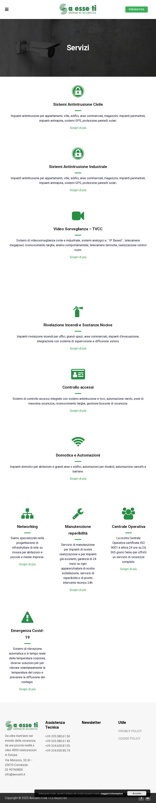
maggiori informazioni (112, 793)
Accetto (137, 793)
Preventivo (136, 9)
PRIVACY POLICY (130, 731)
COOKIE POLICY (129, 738)
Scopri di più (78, 128)
